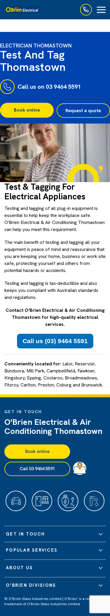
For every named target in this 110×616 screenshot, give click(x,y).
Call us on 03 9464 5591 (49, 86)
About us (19, 568)
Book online (27, 110)
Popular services (31, 550)
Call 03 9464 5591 (37, 469)
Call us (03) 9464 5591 (55, 341)
